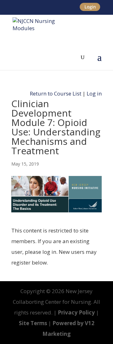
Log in (94, 93)
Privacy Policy (76, 312)
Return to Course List (55, 93)
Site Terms (33, 323)
